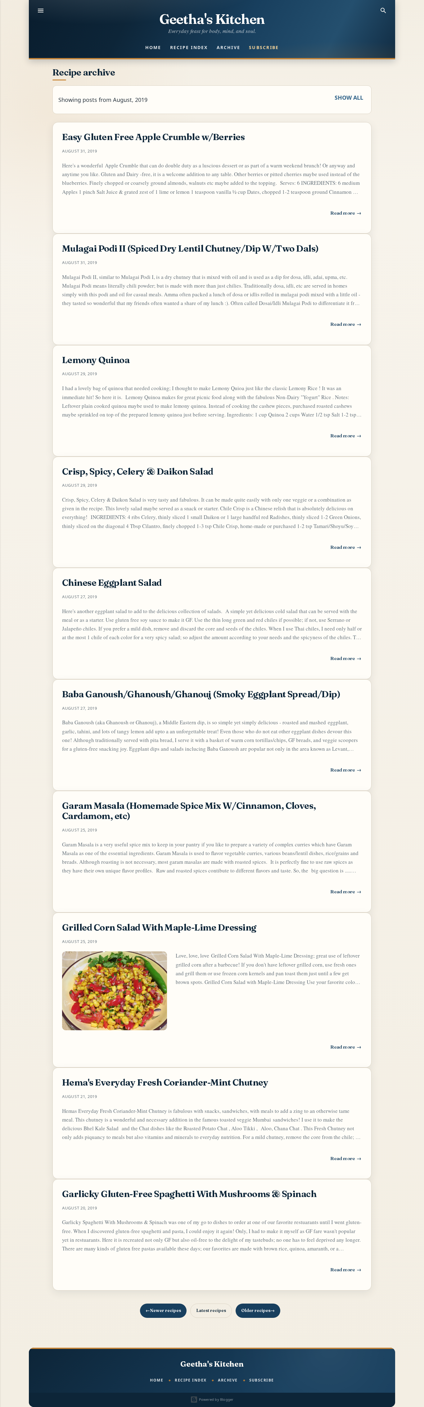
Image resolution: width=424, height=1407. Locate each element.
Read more (346, 215)
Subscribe (264, 47)
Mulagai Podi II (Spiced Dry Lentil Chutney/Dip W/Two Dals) (190, 248)
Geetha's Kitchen (212, 19)
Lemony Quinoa (95, 359)
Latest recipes (211, 1310)
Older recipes (255, 1310)
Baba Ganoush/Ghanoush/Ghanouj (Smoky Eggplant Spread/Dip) (201, 694)
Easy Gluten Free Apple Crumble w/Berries (153, 136)
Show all (349, 97)
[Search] (383, 10)
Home (153, 47)
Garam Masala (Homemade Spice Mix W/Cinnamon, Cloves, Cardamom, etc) (189, 811)
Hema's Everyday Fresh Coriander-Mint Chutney (165, 1082)
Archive (229, 47)
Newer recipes (165, 1310)
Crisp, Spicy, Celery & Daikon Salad (137, 471)
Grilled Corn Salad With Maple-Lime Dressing (159, 927)
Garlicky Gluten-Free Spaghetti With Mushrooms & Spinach (189, 1193)
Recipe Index (189, 47)
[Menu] (40, 10)
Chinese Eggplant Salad (112, 582)
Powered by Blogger (215, 1399)
